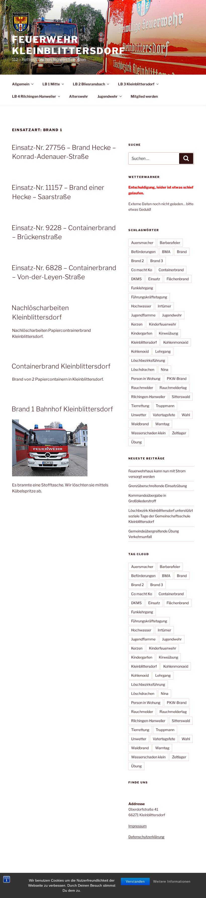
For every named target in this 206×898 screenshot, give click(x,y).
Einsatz (154, 279)
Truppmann (165, 406)
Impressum (137, 826)
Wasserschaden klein (148, 433)
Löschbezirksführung (148, 360)
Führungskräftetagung (149, 297)
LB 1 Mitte (51, 84)
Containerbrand (171, 270)
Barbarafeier (170, 242)
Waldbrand (140, 424)
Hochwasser (141, 306)
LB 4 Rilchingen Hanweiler (34, 96)
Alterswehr (78, 96)
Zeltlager (179, 433)
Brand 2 (137, 261)
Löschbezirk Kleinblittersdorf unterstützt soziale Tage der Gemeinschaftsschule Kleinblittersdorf (160, 516)
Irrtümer (164, 306)
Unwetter (138, 415)
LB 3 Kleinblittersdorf (136, 84)
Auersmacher (142, 242)
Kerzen (136, 324)
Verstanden (135, 881)
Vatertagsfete (164, 415)
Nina (164, 369)
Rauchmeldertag (173, 387)
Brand (182, 251)
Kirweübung (168, 333)
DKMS (136, 279)
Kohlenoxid (140, 351)
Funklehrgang (142, 288)
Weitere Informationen (171, 881)
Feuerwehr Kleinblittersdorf (69, 45)
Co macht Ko (141, 270)
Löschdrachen (142, 369)
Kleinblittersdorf (144, 342)
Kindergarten (141, 333)
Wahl (186, 415)
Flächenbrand (178, 279)
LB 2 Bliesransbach (89, 84)
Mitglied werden (144, 96)
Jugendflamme (143, 315)
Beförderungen (143, 251)
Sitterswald (181, 396)
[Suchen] (186, 158)
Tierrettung (140, 406)
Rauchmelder (142, 387)
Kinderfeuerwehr (162, 324)
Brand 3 (156, 261)
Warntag (162, 424)
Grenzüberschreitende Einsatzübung (157, 486)
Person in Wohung (145, 378)
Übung (136, 442)
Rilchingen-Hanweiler (148, 396)
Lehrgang (163, 351)
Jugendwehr (107, 96)
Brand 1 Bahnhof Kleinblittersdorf (62, 409)
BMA (166, 251)
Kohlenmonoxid (175, 342)
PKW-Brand (176, 378)
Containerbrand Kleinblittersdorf (61, 366)
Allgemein (20, 84)
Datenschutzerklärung (146, 837)
